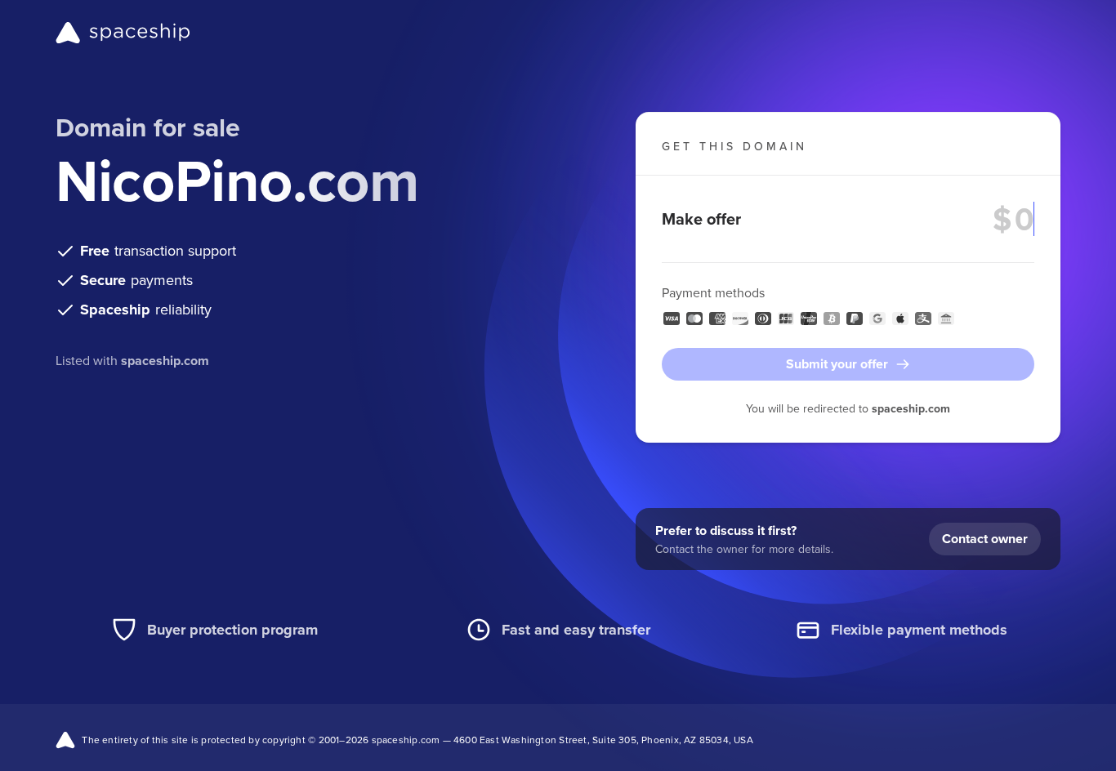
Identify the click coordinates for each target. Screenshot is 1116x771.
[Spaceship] (123, 32)
